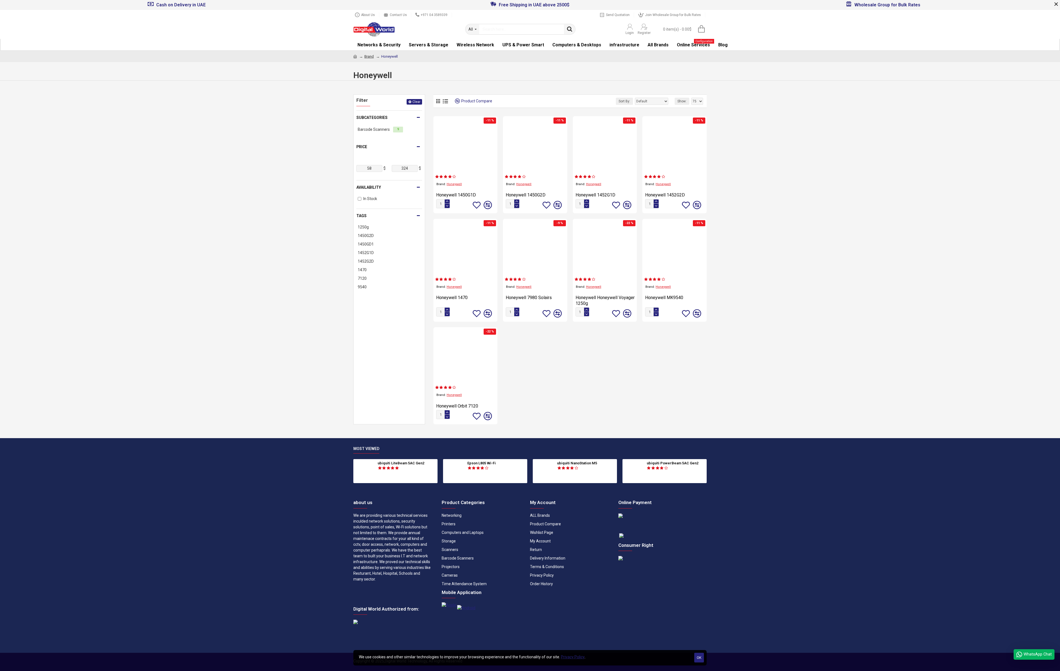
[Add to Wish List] (477, 205)
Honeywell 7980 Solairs (529, 297)
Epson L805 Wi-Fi (481, 463)
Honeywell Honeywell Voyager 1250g (605, 300)
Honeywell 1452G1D (595, 195)
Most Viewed (366, 448)
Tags (361, 216)
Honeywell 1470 (452, 297)
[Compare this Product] (488, 205)
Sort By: (624, 101)
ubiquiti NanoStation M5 (577, 463)
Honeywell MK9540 (664, 297)
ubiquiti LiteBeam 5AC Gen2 (401, 463)
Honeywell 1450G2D (525, 195)
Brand (369, 56)
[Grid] (438, 101)
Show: (682, 101)
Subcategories (372, 117)
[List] (445, 101)
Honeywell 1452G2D (665, 195)
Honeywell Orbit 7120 (457, 406)
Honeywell (454, 184)
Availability (368, 187)
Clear (416, 102)
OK (699, 658)
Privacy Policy (573, 657)
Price (361, 147)
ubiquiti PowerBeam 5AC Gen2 (672, 463)
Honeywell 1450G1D (456, 195)
